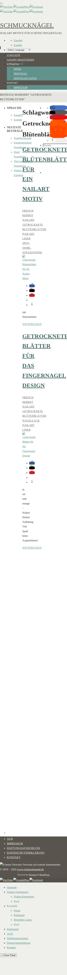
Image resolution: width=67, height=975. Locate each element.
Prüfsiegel (19, 915)
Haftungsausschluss (23, 848)
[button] (32, 285)
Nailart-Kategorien (24, 896)
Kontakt (13, 857)
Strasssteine (32, 252)
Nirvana (33, 874)
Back (16, 901)
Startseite (12, 887)
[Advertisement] (55, 162)
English (18, 45)
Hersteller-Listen (23, 919)
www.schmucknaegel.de (30, 869)
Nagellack (31, 420)
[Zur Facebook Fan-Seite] (36, 6)
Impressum (15, 843)
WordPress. (44, 874)
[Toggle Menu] (1, 3)
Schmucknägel (27, 25)
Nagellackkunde (22, 138)
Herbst (27, 215)
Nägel (17, 910)
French (28, 210)
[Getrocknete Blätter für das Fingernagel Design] (29, 455)
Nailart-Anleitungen (18, 892)
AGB (10, 838)
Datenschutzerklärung (26, 852)
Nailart (28, 220)
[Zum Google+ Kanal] (21, 6)
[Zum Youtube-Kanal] (6, 6)
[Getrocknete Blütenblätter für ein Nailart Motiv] (29, 278)
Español (18, 40)
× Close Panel (8, 955)
